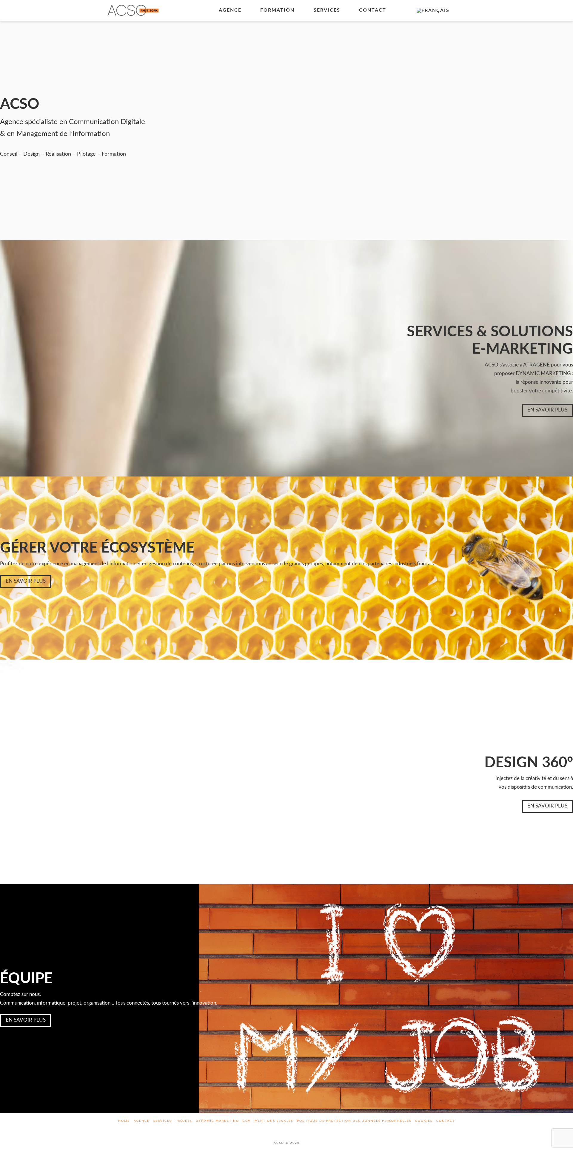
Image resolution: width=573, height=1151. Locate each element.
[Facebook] (279, 1129)
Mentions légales (274, 1120)
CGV (247, 1120)
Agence (142, 1120)
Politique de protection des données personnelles (354, 1120)
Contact (445, 1120)
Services (162, 1120)
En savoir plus (547, 409)
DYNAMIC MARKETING (217, 1120)
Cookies (423, 1120)
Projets (183, 1120)
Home (124, 1120)
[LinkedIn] (293, 1129)
